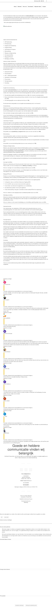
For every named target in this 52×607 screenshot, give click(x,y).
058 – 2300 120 (41, 0)
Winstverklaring (8, 51)
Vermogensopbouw (8, 81)
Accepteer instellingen (19, 605)
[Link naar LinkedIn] (46, 1)
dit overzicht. (38, 103)
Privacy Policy (28, 496)
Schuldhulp (7, 83)
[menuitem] (15, 6)
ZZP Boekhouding (8, 42)
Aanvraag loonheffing (9, 55)
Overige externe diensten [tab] (5, 569)
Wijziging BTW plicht (9, 56)
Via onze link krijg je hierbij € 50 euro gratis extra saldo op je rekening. (30, 234)
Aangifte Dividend (8, 47)
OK (1, 517)
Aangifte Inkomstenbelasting (10, 45)
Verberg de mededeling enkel (31, 605)
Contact (25, 495)
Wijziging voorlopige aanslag (10, 53)
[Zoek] (47, 6)
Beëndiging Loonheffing (9, 58)
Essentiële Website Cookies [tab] (5, 539)
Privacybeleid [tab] (2, 595)
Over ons (22, 495)
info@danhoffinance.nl (27, 480)
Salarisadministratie (8, 71)
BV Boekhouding (8, 43)
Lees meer (6, 517)
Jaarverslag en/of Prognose (10, 49)
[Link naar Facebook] (48, 1)
